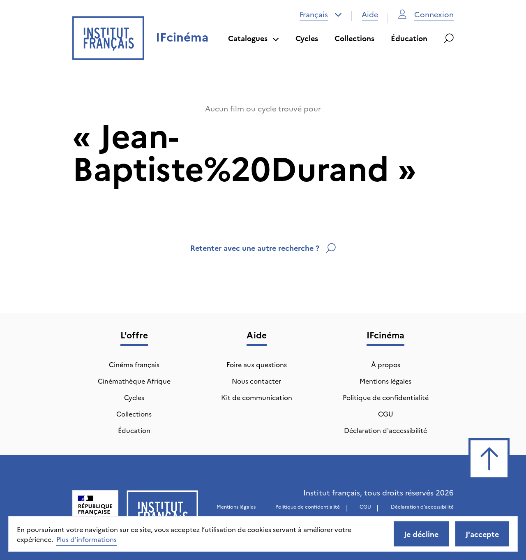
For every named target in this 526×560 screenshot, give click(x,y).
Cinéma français (134, 364)
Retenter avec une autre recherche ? (254, 248)
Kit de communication (256, 397)
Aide (370, 14)
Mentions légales (385, 380)
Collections (354, 38)
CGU (385, 413)
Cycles (306, 38)
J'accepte (482, 534)
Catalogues (248, 38)
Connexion (434, 14)
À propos (385, 364)
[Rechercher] (449, 38)
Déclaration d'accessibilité (385, 430)
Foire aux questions (256, 364)
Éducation (409, 38)
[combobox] (321, 14)
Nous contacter (256, 380)
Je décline (421, 534)
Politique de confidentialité (386, 397)
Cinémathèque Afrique (134, 380)
